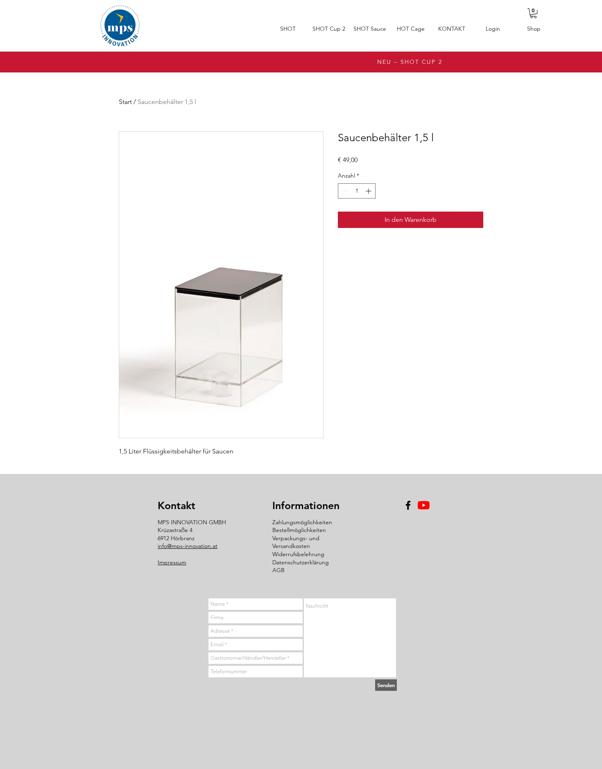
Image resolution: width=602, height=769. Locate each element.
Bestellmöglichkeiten (299, 530)
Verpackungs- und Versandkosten (295, 542)
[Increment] (369, 191)
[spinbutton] (356, 191)
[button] (533, 13)
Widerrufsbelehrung (298, 554)
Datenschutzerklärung (300, 562)
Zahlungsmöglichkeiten (302, 522)
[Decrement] (344, 191)
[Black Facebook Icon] (408, 505)
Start (125, 102)
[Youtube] (424, 505)
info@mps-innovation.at (187, 546)
